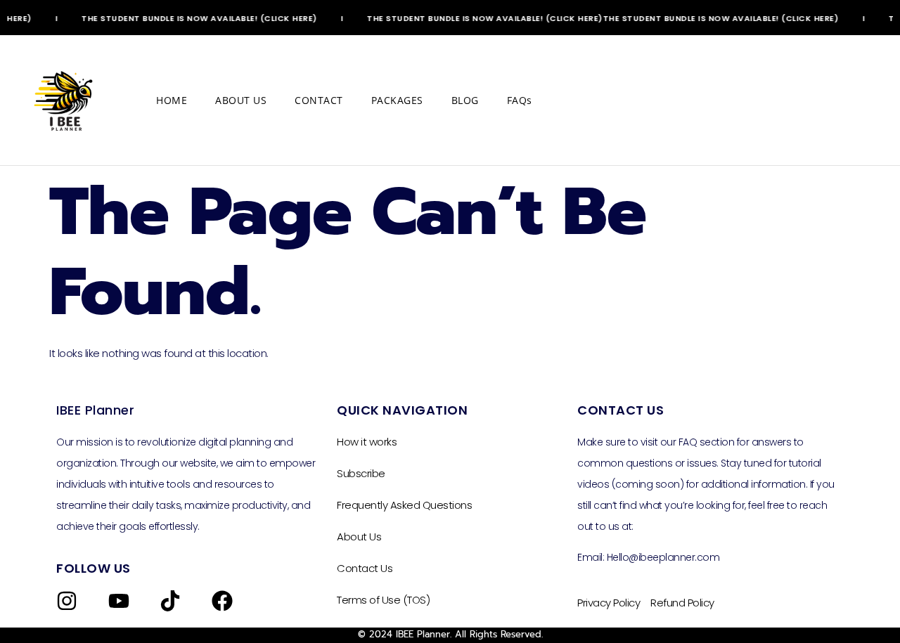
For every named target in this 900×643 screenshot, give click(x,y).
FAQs (519, 100)
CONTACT (319, 100)
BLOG (465, 100)
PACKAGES (397, 100)
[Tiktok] (170, 600)
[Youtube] (118, 600)
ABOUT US (240, 100)
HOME (171, 100)
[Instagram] (66, 600)
